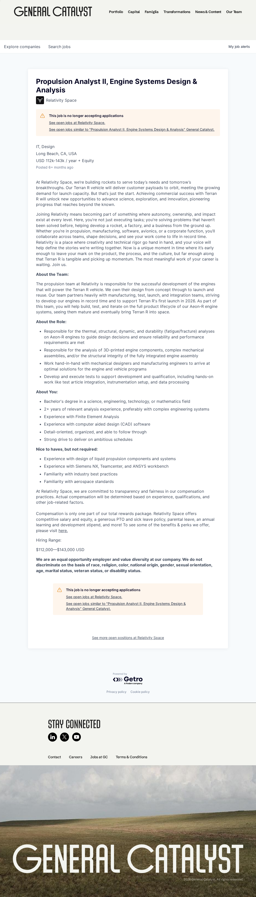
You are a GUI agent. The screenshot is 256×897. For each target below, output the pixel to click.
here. (63, 530)
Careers (75, 757)
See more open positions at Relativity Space (128, 637)
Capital (134, 12)
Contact (54, 757)
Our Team (234, 12)
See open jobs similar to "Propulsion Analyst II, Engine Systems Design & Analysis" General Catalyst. (131, 129)
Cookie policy (140, 692)
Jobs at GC (99, 757)
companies (22, 46)
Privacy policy (116, 692)
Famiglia (151, 12)
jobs (59, 46)
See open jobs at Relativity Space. (77, 122)
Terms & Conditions (131, 757)
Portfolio (116, 12)
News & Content (208, 12)
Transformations (177, 12)
